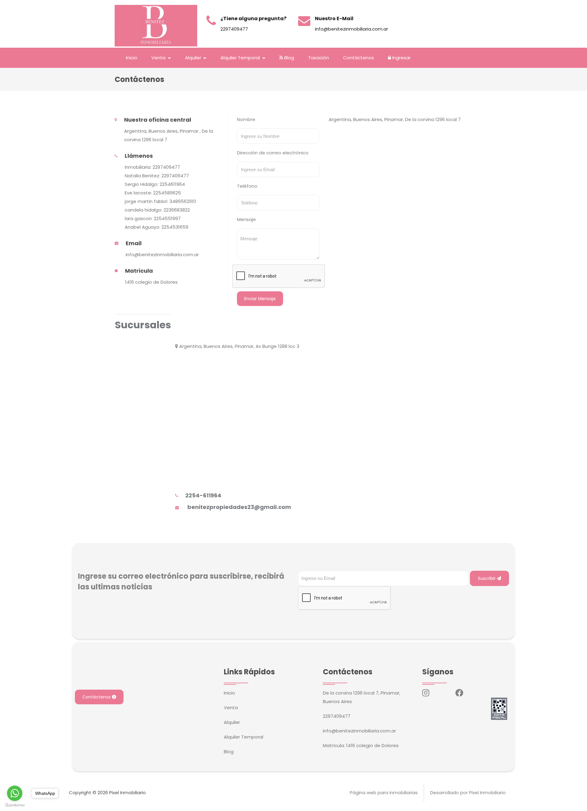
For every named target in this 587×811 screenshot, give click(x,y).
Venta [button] (159, 57)
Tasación (318, 57)
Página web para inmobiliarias (384, 792)
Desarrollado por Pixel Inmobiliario (468, 792)
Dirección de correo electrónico (272, 152)
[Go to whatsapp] (14, 793)
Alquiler (232, 722)
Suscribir (487, 578)
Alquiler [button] (193, 57)
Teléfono (247, 186)
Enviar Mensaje (260, 299)
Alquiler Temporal (243, 737)
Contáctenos (358, 57)
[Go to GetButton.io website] (14, 805)
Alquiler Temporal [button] (240, 57)
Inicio (131, 57)
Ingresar (401, 57)
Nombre (246, 119)
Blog (288, 57)
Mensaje (246, 219)
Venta (231, 707)
